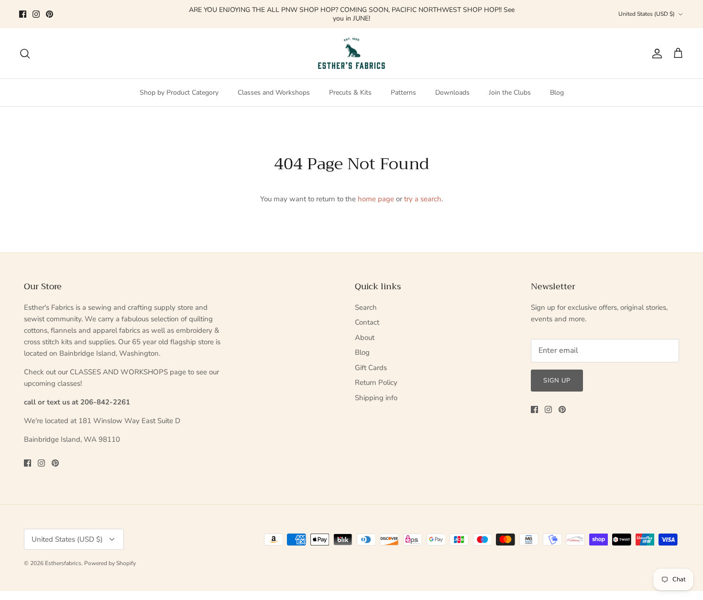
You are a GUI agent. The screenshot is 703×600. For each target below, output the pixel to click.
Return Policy (376, 382)
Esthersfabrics (63, 563)
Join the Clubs (510, 92)
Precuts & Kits (350, 92)
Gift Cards (371, 367)
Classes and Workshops (274, 92)
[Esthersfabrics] (351, 53)
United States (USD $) (646, 14)
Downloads (452, 92)
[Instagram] (36, 14)
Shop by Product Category (179, 92)
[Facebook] (22, 14)
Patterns (403, 92)
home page (376, 199)
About (364, 337)
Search (366, 307)
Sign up (557, 380)
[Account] (655, 53)
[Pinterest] (49, 14)
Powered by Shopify (110, 563)
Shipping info (376, 398)
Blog (557, 92)
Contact (367, 322)
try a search (422, 199)
